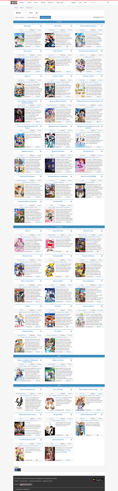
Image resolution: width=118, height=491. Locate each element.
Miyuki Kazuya (35, 268)
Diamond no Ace (27, 256)
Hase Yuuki (88, 91)
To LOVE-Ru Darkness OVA (27, 439)
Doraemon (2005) (58, 256)
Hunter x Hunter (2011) (27, 281)
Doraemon (58, 264)
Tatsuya (69, 138)
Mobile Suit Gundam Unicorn (27, 414)
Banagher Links (29, 432)
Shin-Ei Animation (51, 235)
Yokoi (91, 314)
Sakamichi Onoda (34, 340)
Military (31, 420)
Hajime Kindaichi (90, 109)
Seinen (64, 32)
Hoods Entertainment (51, 105)
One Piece (58, 306)
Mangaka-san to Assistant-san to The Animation (88, 127)
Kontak (16, 481)
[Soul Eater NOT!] (50, 215)
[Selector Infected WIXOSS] (80, 190)
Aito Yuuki (88, 134)
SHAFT (21, 155)
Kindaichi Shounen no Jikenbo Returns (88, 101)
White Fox (82, 55)
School (26, 32)
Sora (87, 159)
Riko (62, 399)
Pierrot (21, 30)
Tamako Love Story (58, 360)
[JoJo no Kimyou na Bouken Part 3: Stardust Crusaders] (19, 115)
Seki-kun (88, 315)
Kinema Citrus (52, 30)
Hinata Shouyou (29, 84)
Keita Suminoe (59, 397)
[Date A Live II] (19, 65)
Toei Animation (82, 105)
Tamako (60, 369)
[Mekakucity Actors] (19, 165)
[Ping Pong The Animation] (19, 190)
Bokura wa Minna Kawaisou (88, 26)
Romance (23, 32)
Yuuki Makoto (36, 369)
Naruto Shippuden (88, 281)
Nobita (68, 267)
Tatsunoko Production (21, 180)
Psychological (25, 182)
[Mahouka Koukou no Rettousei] (50, 140)
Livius (30, 217)
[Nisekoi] (19, 320)
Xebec (21, 443)
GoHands (82, 418)
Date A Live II (27, 51)
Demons (86, 262)
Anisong (43, 2)
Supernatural (32, 107)
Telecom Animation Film (52, 335)
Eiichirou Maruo (29, 34)
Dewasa (69, 30)
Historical (63, 157)
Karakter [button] (50, 2)
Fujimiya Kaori (89, 84)
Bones (51, 80)
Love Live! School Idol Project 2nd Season (27, 127)
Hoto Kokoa (89, 59)
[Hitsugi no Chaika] (50, 90)
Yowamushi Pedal (27, 331)
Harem (23, 57)
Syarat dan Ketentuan (35, 481)
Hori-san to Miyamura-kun (27, 389)
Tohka (37, 63)
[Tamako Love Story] (50, 374)
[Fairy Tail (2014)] (50, 65)
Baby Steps (27, 26)
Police (94, 236)
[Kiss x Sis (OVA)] (50, 403)
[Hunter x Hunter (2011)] (19, 295)
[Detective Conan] (80, 245)
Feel (52, 393)
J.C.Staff (82, 180)
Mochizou (65, 374)
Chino (98, 69)
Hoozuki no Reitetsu (88, 256)
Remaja (39, 30)
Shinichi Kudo (89, 242)
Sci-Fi (61, 32)
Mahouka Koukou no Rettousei (58, 126)
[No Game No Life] (80, 165)
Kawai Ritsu (99, 41)
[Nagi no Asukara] (50, 295)
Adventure (54, 57)
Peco (33, 186)
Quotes (29, 2)
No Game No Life (88, 151)
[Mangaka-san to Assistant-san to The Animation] (80, 140)
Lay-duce (82, 393)
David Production (21, 105)
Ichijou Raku (28, 314)
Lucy (60, 59)
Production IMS (21, 55)
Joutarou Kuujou (35, 109)
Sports (35, 32)
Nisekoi (27, 306)
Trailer (38, 46)
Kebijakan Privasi (47, 481)
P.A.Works (52, 285)
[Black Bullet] (50, 40)
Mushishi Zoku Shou (58, 151)
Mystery (57, 32)
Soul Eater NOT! (58, 201)
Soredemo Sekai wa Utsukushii (27, 201)
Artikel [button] (22, 2)
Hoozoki (88, 264)
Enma (91, 265)
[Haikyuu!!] (19, 90)
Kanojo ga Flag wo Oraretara (57, 101)
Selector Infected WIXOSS (88, 176)
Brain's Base (82, 30)
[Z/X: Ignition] (50, 345)
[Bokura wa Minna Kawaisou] (80, 40)
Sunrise (21, 130)
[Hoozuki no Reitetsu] (80, 270)
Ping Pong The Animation (27, 176)
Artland (51, 155)
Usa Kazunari (89, 35)
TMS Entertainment (82, 235)
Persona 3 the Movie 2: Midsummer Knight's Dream (27, 361)
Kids (65, 262)
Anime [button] (36, 2)
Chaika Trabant (67, 88)
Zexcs (82, 130)
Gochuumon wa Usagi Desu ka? (88, 51)
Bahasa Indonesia (26, 484)
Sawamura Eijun (29, 264)
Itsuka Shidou (28, 59)
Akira (69, 94)
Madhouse (52, 130)
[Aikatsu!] (19, 245)
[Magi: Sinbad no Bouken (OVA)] (80, 403)
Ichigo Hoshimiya (29, 239)
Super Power (38, 157)
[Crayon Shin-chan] (50, 245)
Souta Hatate (59, 109)
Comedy (82, 32)
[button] (85, 2)
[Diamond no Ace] (19, 270)
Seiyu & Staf (59, 2)
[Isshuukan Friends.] (80, 90)
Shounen (31, 32)
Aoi (32, 243)
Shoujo (35, 207)
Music (24, 132)
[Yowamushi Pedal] (19, 345)
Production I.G (21, 80)
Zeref (68, 65)
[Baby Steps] (19, 40)
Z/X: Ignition (58, 331)
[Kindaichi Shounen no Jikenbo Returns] (80, 115)
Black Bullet (58, 26)
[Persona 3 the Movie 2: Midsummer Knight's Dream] (19, 374)
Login (80, 2)
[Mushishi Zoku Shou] (50, 165)
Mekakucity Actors (27, 151)
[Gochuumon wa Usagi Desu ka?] (80, 65)
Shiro (92, 159)
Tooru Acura (58, 84)
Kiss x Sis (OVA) (58, 389)
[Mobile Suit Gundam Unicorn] (19, 428)
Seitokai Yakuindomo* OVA (88, 414)
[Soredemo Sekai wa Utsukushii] (19, 215)
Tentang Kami (24, 481)
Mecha (27, 57)
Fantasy (63, 57)
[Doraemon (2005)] (50, 270)
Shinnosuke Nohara (60, 239)
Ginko (64, 169)
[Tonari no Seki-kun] (80, 320)
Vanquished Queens (58, 439)
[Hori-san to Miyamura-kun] (19, 403)
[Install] (97, 479)
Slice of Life (96, 32)
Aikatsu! (27, 231)
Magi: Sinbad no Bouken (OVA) (88, 389)
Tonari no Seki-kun (88, 306)
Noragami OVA (58, 414)
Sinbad (94, 402)
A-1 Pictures (51, 55)
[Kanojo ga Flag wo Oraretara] (50, 115)
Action (53, 32)
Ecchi (85, 132)
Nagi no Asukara (58, 281)
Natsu (57, 59)
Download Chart (45, 17)
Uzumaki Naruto (98, 292)
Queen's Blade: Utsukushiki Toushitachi (63, 451)
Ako (58, 399)
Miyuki (87, 115)
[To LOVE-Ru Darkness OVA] (19, 454)
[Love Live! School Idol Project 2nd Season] (19, 140)
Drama (24, 82)
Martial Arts (88, 287)
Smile (38, 186)
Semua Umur (100, 310)
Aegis (35, 375)
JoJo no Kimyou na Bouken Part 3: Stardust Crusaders (27, 102)
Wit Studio (82, 260)
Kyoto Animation (51, 364)
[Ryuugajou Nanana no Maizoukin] (50, 190)
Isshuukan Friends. (88, 76)
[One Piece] (50, 320)
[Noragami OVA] (50, 428)
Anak (39, 235)
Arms (52, 443)
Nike (26, 209)
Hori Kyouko (28, 397)
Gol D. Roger (66, 315)
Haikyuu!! (27, 76)
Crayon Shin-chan (58, 231)
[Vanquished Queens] (50, 454)
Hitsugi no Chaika (58, 76)
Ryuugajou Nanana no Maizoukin (58, 176)
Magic (67, 57)
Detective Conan (88, 231)
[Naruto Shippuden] (80, 295)
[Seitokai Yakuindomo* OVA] (80, 428)
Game (97, 157)
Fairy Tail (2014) (58, 51)
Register (73, 2)
